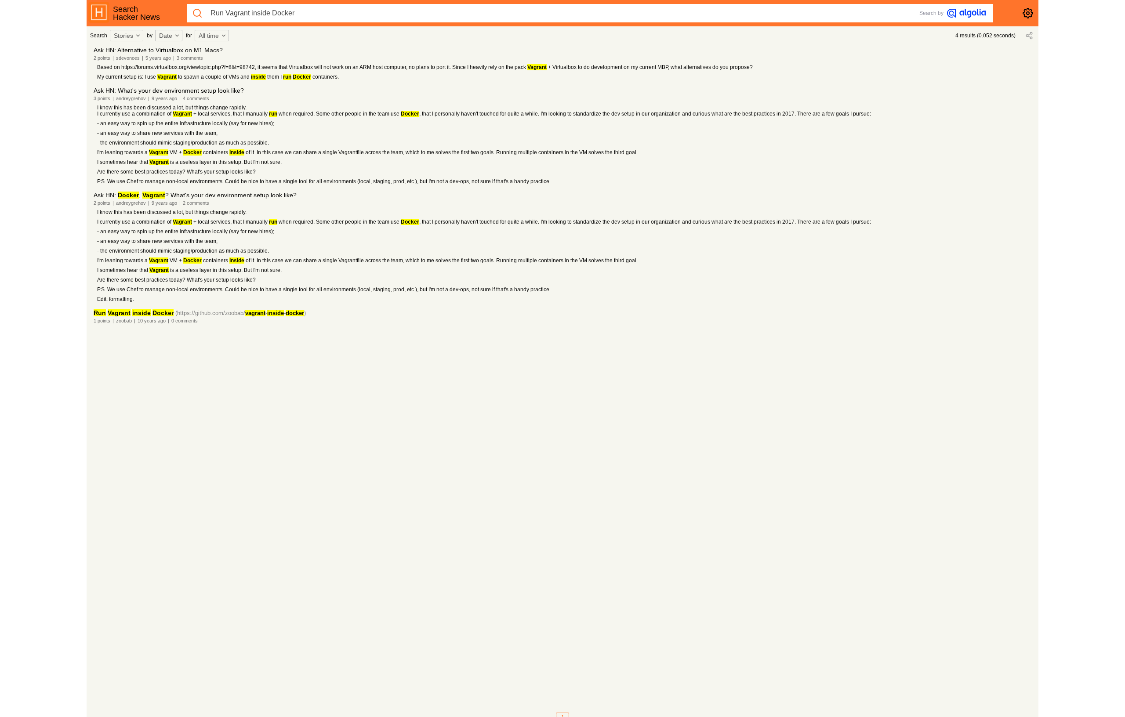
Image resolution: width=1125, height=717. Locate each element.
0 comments (184, 320)
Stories (123, 35)
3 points (102, 98)
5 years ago (158, 58)
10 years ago (152, 320)
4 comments (196, 98)
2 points (102, 58)
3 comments (190, 58)
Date (165, 35)
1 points (102, 320)
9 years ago (164, 98)
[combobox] (128, 35)
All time (209, 35)
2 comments (196, 203)
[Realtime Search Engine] (966, 13)
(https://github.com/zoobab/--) (240, 313)
